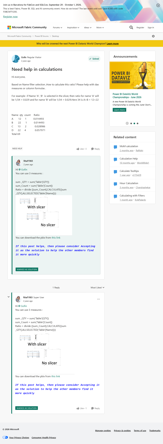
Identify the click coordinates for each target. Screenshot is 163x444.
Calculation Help (129, 158)
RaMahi (139, 150)
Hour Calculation (129, 183)
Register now (10, 16)
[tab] (131, 123)
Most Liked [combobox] (98, 287)
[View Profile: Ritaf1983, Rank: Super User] (18, 299)
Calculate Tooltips (129, 170)
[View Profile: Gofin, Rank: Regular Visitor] (16, 59)
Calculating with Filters (132, 195)
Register (140, 27)
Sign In (151, 27)
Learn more (113, 43)
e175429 (136, 174)
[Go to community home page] (27, 27)
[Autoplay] (127, 123)
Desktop (55, 36)
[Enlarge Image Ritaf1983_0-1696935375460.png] (44, 215)
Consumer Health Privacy (44, 437)
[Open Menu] (153, 36)
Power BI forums (42, 36)
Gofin (23, 57)
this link (56, 237)
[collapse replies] (9, 297)
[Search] (131, 27)
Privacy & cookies (122, 430)
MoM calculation (129, 146)
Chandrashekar (143, 187)
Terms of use (140, 430)
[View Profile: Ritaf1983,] (19, 162)
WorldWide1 (143, 162)
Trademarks (154, 430)
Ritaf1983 (28, 160)
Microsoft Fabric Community (19, 36)
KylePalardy (140, 199)
